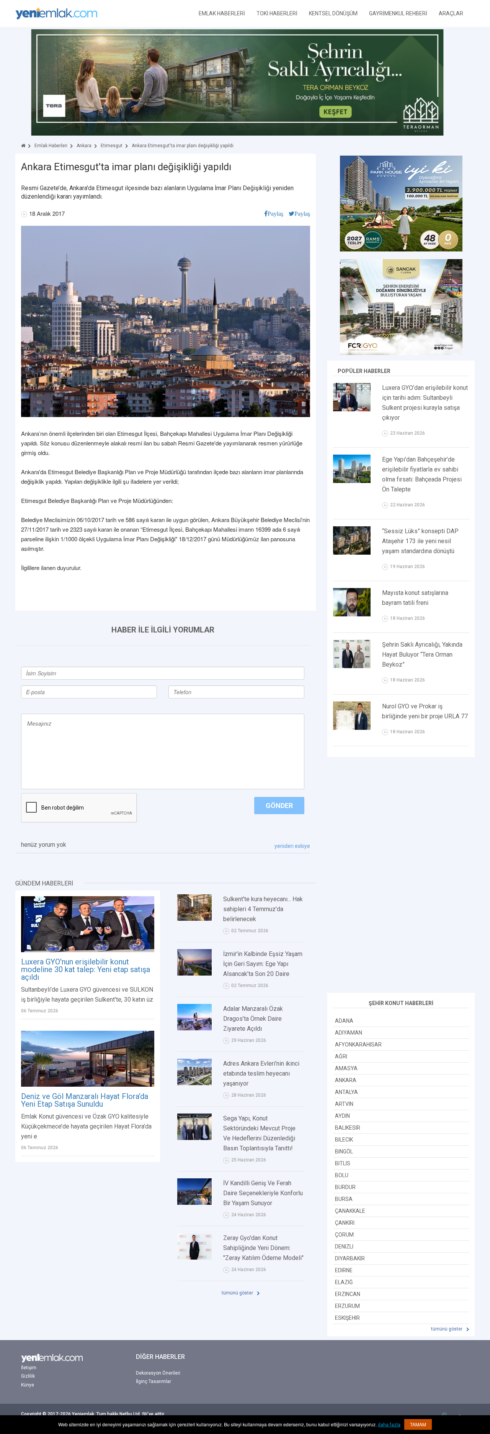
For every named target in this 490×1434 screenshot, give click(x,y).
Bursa (344, 1199)
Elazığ (344, 1282)
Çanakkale (350, 1211)
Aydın (342, 1116)
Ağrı (341, 1056)
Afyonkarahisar (358, 1044)
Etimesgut (111, 145)
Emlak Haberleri (50, 145)
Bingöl (344, 1151)
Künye (27, 1385)
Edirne (344, 1270)
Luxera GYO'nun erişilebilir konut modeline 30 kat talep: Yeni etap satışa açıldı (85, 969)
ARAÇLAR (451, 13)
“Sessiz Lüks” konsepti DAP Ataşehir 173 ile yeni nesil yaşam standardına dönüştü (420, 541)
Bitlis (342, 1163)
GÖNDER (279, 806)
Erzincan (347, 1294)
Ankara (84, 145)
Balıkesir (347, 1128)
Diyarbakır (350, 1258)
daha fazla (389, 1424)
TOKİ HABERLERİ (276, 13)
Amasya (346, 1068)
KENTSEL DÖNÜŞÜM (333, 13)
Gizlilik (28, 1376)
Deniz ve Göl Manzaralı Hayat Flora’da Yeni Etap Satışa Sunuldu (84, 1100)
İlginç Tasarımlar (153, 1381)
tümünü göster (238, 1293)
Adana (344, 1021)
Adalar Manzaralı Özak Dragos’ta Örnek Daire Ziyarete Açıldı (253, 1018)
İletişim (28, 1367)
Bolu (341, 1175)
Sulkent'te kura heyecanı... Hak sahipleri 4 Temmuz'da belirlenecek (263, 909)
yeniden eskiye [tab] (292, 846)
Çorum (344, 1235)
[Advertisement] (401, 876)
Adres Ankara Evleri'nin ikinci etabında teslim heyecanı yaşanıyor (261, 1073)
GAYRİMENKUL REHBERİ (398, 13)
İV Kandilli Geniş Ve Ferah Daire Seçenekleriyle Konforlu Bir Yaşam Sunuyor (263, 1193)
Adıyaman (348, 1033)
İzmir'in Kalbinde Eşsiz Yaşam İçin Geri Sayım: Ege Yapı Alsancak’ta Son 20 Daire (262, 963)
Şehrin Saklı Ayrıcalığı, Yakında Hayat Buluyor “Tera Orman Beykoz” (422, 654)
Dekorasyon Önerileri (158, 1373)
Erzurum (347, 1306)
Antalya (346, 1092)
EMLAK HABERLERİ (222, 13)
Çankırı (344, 1223)
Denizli (344, 1246)
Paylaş (275, 213)
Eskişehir (347, 1318)
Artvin (344, 1104)
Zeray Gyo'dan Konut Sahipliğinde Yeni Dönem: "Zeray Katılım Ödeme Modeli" (263, 1248)
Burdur (345, 1187)
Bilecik (344, 1140)
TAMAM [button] (418, 1424)
